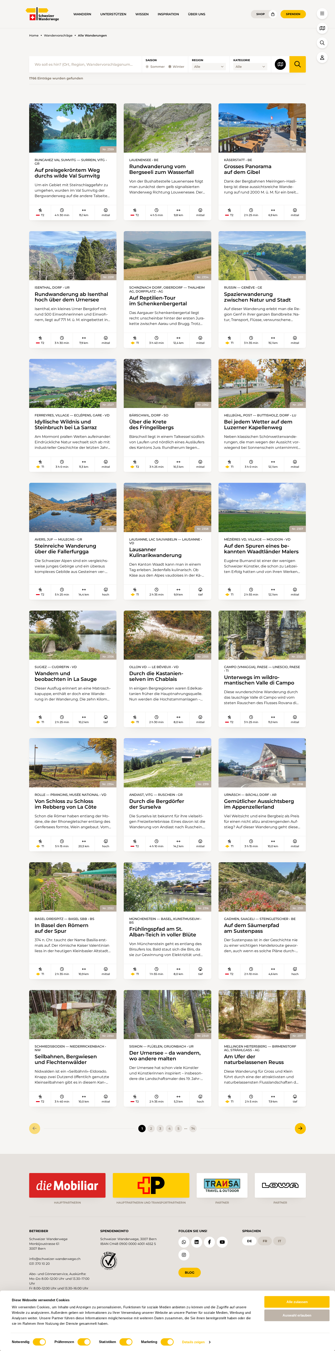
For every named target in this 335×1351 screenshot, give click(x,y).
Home (34, 35)
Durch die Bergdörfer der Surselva (156, 804)
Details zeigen (193, 1342)
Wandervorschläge (58, 35)
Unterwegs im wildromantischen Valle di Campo (259, 680)
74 (193, 1128)
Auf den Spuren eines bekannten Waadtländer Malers (261, 548)
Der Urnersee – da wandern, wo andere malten (165, 1055)
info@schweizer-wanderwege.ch (54, 1259)
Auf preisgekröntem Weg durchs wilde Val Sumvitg (67, 173)
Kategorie (241, 60)
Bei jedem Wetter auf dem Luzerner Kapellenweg (258, 424)
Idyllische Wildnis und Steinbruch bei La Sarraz (66, 424)
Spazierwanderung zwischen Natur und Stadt (257, 297)
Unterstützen (113, 14)
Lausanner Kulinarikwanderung (155, 552)
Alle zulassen (297, 1302)
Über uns (196, 14)
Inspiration (168, 14)
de (249, 1241)
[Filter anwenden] (297, 64)
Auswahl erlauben (297, 1315)
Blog (189, 1272)
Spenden (293, 14)
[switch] (83, 1342)
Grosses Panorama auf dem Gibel (247, 169)
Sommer (157, 67)
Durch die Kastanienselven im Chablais (156, 676)
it (279, 1241)
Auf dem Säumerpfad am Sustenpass (251, 928)
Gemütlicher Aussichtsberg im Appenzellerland (259, 804)
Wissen (142, 14)
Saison (151, 60)
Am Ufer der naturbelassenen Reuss (254, 1059)
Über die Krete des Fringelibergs (151, 424)
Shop (260, 14)
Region (197, 60)
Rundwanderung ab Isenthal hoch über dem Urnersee (71, 297)
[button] (322, 13)
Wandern (82, 14)
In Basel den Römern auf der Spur (61, 928)
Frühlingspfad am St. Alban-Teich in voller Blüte (162, 932)
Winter (178, 67)
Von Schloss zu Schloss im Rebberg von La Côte (66, 804)
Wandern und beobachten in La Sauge (66, 676)
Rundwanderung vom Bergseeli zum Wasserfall (161, 169)
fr (265, 1241)
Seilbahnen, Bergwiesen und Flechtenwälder (66, 1059)
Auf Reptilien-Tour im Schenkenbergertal (158, 300)
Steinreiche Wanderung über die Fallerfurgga (65, 548)
